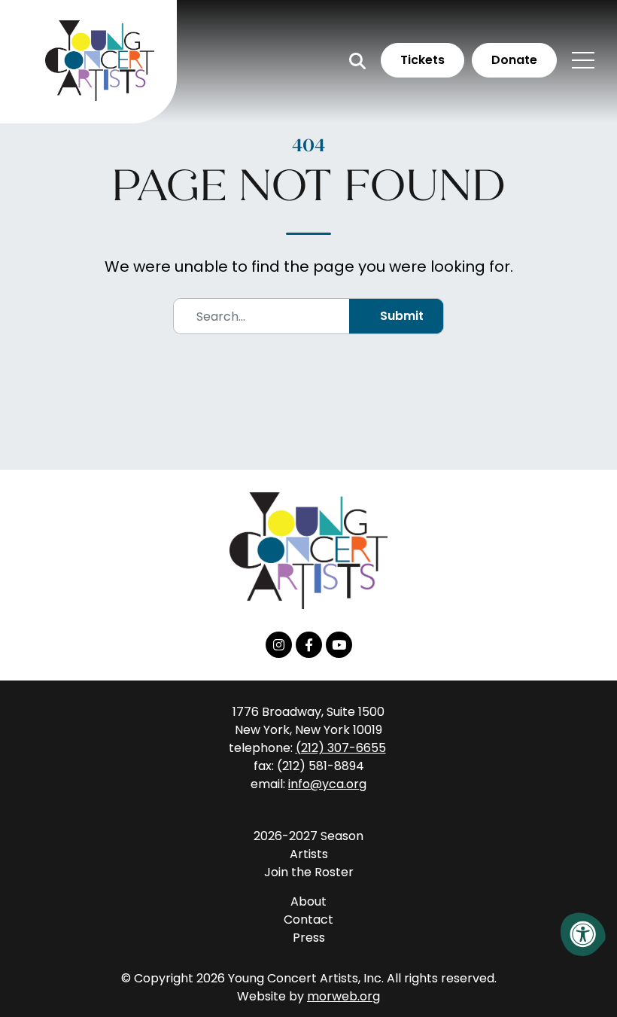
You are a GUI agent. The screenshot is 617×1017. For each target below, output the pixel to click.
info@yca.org (327, 784)
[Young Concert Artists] (308, 561)
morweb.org (343, 996)
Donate (514, 60)
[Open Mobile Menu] (583, 60)
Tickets (422, 60)
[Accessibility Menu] (583, 934)
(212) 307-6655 (341, 748)
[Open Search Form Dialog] (357, 60)
